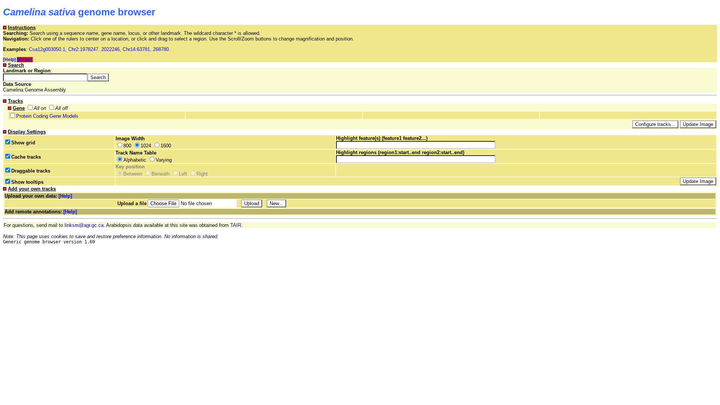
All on (40, 108)
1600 (165, 145)
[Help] (9, 59)
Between (132, 174)
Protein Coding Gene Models (47, 116)
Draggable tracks (30, 171)
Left (183, 174)
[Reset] (25, 59)
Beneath (161, 174)
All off (61, 108)
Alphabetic (134, 160)
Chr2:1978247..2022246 (94, 49)
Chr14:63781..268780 (146, 49)
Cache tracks (26, 157)
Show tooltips (27, 182)
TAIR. (236, 225)
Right (202, 174)
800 (127, 145)
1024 (146, 145)
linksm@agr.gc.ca (84, 225)
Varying (164, 160)
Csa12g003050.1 (47, 49)
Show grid (23, 143)
